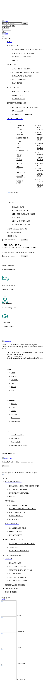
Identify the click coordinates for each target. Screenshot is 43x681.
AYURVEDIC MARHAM (18, 505)
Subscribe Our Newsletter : (11, 462)
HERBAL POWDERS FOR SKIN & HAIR (24, 486)
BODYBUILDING (20, 138)
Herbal (13, 407)
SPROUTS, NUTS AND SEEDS (20, 570)
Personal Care (15, 418)
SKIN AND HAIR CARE (18, 577)
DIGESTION (20, 172)
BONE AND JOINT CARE (18, 144)
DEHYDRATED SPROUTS (19, 551)
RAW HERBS (14, 519)
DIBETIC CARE (19, 168)
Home (4, 247)
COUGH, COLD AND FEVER (19, 157)
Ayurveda (14, 404)
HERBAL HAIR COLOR (18, 581)
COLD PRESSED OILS (17, 528)
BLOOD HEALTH (19, 133)
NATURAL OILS (15, 573)
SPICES (12, 496)
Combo (13, 411)
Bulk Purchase (15, 421)
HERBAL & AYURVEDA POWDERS (22, 509)
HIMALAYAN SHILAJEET (19, 512)
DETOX (19, 163)
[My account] (3, 36)
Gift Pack (14, 414)
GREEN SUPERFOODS (17, 566)
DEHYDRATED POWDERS (19, 493)
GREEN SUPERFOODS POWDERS (22, 544)
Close (3, 599)
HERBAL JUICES (15, 535)
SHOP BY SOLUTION (16, 247)
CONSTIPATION (20, 151)
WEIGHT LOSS (19, 182)
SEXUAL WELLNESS (20, 176)
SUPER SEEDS (14, 547)
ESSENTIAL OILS (15, 531)
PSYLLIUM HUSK (16, 516)
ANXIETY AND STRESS (20, 127)
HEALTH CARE (15, 563)
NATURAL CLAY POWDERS (20, 489)
